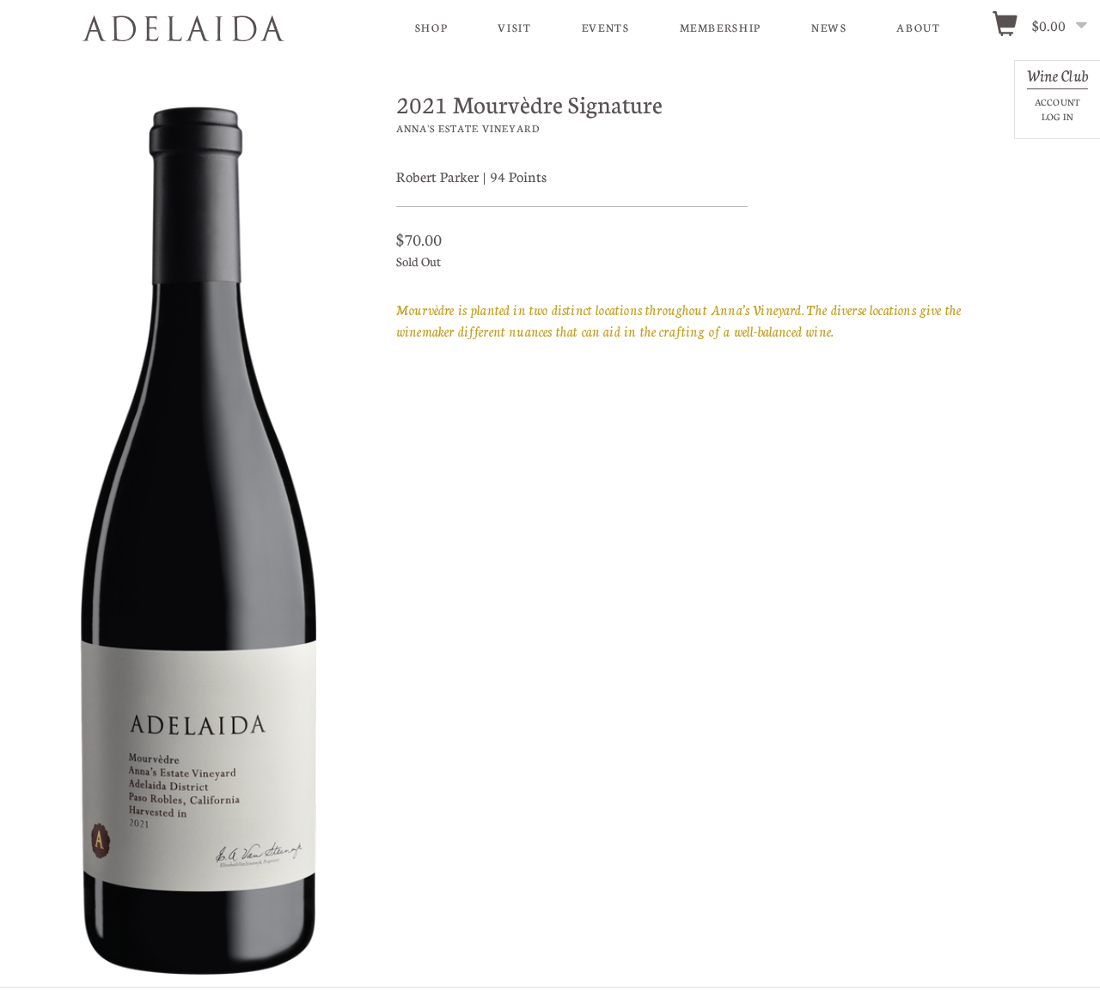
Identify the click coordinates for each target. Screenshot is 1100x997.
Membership (720, 27)
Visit (514, 27)
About (918, 27)
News (829, 27)
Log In (1057, 116)
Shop (432, 27)
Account (1057, 101)
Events (606, 27)
